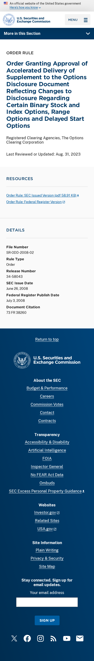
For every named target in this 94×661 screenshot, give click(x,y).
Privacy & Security (47, 558)
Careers (47, 396)
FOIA (47, 458)
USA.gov (45, 529)
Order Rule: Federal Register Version (34, 202)
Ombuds (47, 483)
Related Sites (47, 520)
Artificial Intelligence (47, 450)
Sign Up (47, 620)
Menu (73, 20)
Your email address (47, 592)
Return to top (47, 339)
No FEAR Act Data (47, 475)
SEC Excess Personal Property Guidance (45, 491)
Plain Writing (47, 550)
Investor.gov (45, 512)
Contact (47, 412)
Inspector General (47, 466)
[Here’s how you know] (47, 6)
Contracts (47, 420)
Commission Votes (47, 404)
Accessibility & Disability (47, 442)
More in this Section (22, 33)
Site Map (47, 566)
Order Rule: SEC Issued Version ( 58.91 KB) (41, 195)
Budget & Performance (47, 388)
